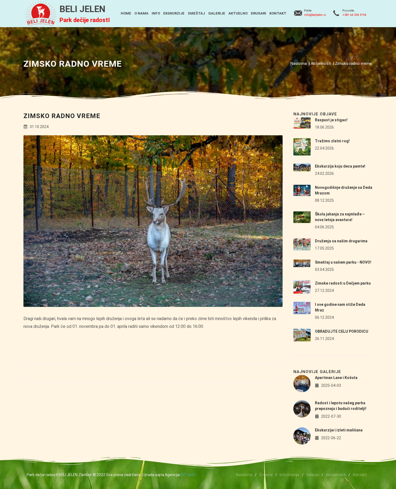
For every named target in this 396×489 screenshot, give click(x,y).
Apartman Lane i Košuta (336, 377)
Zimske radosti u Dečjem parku (343, 283)
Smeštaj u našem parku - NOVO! (343, 262)
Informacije (289, 475)
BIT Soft (187, 475)
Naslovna (298, 63)
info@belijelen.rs (315, 15)
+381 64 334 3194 (354, 15)
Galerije (312, 475)
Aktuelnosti (321, 63)
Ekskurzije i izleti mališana (339, 430)
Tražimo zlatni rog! (332, 141)
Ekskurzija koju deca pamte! (340, 166)
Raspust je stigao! (331, 120)
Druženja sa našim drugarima (341, 241)
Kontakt (360, 475)
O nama (266, 475)
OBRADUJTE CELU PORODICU (341, 331)
